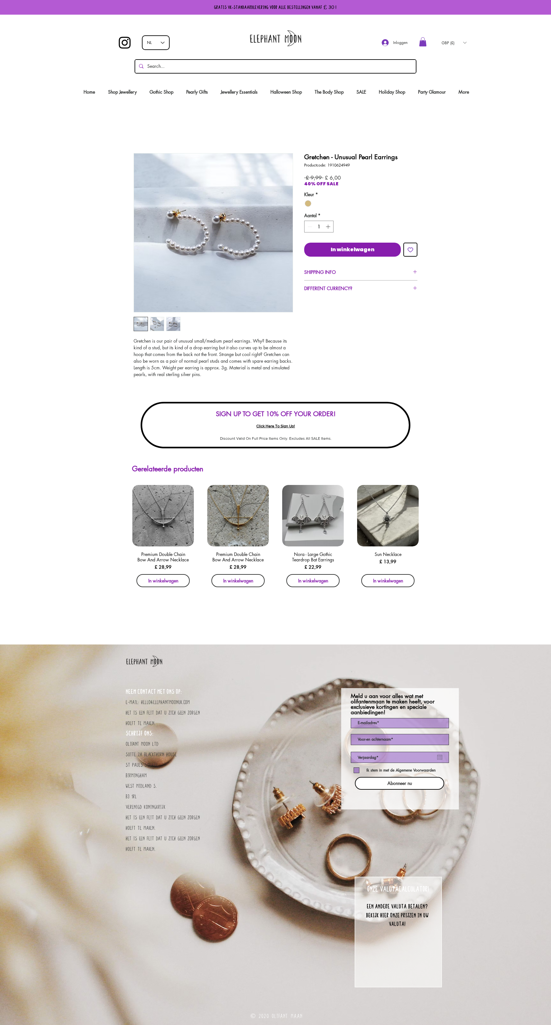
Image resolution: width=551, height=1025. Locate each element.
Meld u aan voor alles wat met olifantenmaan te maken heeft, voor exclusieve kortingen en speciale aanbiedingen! (393, 704)
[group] (275, 538)
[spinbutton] (319, 226)
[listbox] (453, 43)
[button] (423, 41)
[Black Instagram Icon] (125, 43)
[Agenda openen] (439, 757)
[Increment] (329, 226)
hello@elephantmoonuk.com (165, 702)
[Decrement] (309, 226)
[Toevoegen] (410, 250)
